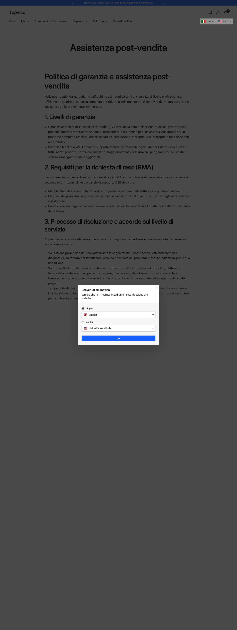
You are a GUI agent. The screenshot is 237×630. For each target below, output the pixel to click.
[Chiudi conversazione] (156, 288)
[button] (216, 21)
